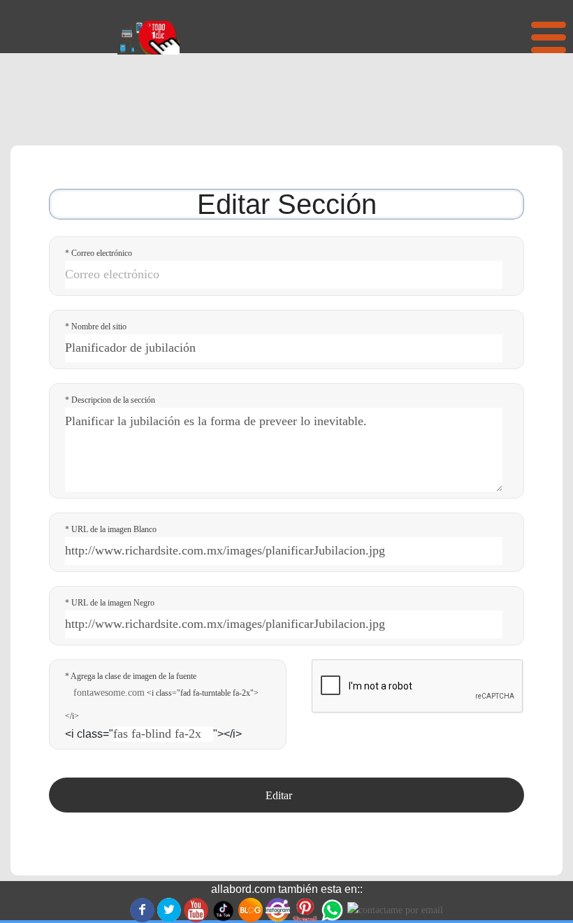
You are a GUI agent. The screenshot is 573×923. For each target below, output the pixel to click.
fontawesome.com (109, 692)
